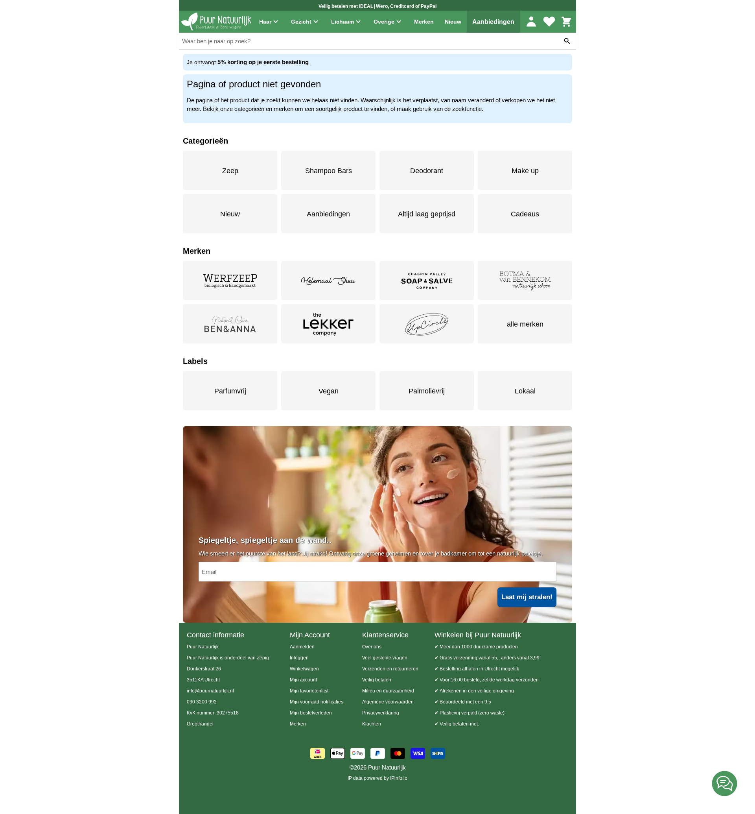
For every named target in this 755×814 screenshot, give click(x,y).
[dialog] (377, 407)
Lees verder (364, 412)
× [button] (522, 361)
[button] (279, 437)
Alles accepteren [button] (472, 437)
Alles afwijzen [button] (390, 437)
